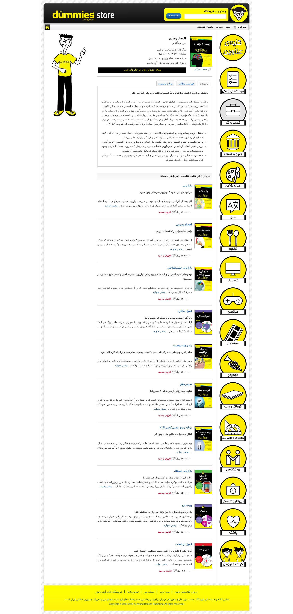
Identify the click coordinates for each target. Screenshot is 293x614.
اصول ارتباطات (183, 544)
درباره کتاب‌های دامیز (186, 591)
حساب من (149, 591)
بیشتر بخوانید (111, 205)
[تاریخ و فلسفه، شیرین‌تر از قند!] (233, 156)
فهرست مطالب (186, 83)
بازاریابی (187, 185)
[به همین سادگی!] (233, 440)
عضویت (219, 27)
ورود (228, 27)
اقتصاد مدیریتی (184, 224)
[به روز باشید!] (233, 503)
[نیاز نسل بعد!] (233, 566)
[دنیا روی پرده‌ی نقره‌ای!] (233, 345)
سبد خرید (242, 27)
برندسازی (186, 505)
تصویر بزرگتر (201, 69)
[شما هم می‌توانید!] (233, 219)
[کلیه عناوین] (233, 60)
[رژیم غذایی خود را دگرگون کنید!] (233, 251)
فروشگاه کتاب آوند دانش (109, 591)
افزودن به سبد (164, 212)
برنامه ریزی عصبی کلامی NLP (176, 427)
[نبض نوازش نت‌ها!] (233, 377)
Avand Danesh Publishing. (150, 604)
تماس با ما (133, 591)
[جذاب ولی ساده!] (233, 282)
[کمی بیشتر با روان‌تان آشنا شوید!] (233, 471)
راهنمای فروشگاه (205, 27)
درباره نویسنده (165, 83)
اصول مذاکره (185, 311)
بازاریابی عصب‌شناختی (180, 267)
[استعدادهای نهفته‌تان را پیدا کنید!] (233, 187)
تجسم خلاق (186, 384)
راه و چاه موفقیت (182, 345)
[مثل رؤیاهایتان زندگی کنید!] (233, 93)
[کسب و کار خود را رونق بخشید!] (233, 125)
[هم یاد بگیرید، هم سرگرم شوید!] (233, 314)
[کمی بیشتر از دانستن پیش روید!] (233, 408)
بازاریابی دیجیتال (183, 470)
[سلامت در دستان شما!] (233, 534)
